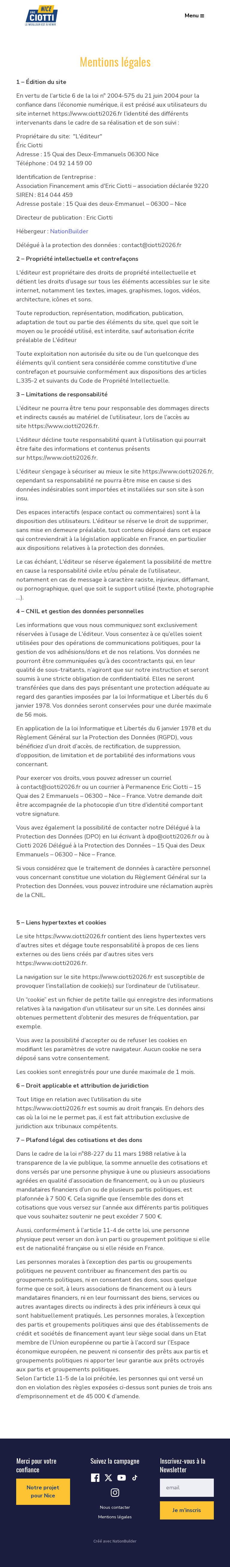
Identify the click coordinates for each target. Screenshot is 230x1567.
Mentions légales (115, 1517)
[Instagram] (115, 1492)
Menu (192, 15)
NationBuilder (69, 231)
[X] (108, 1477)
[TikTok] (134, 1477)
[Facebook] (95, 1477)
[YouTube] (121, 1477)
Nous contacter (115, 1507)
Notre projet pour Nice (43, 1491)
